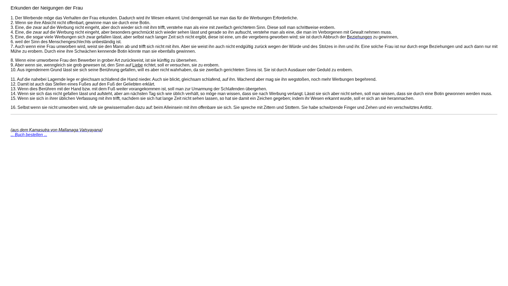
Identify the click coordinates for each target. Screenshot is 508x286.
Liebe (137, 65)
